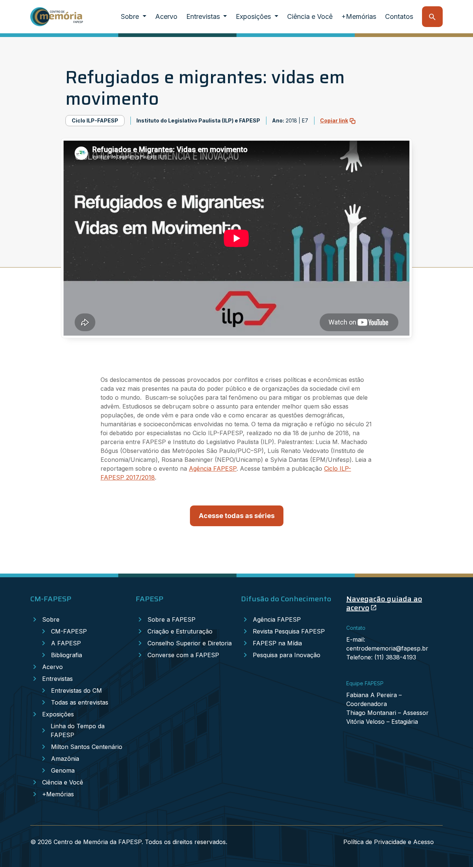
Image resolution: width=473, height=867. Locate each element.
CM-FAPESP (69, 631)
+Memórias (358, 16)
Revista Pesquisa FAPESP (289, 631)
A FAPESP (66, 643)
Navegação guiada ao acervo (384, 603)
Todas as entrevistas (79, 702)
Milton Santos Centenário (86, 746)
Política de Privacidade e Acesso (388, 842)
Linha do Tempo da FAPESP (78, 730)
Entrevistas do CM (76, 690)
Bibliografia (66, 655)
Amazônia (65, 758)
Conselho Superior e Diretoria (189, 643)
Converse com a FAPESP (183, 655)
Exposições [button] (254, 16)
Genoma (63, 770)
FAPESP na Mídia (277, 643)
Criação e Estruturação (179, 631)
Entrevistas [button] (204, 16)
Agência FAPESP (212, 468)
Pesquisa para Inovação (286, 655)
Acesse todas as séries (237, 516)
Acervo (166, 16)
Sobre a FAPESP (171, 619)
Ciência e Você (310, 16)
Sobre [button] (131, 16)
